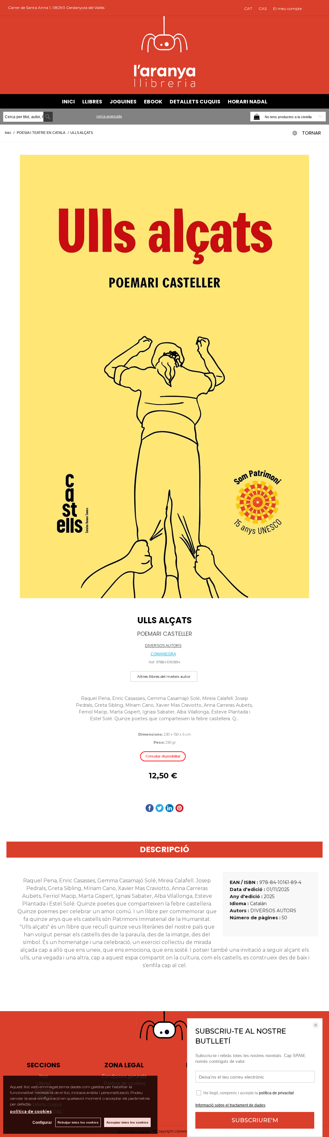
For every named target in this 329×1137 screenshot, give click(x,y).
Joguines (123, 101)
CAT (248, 8)
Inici (68, 101)
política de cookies (31, 1111)
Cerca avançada (109, 116)
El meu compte (287, 8)
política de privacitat (276, 1093)
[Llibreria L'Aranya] (165, 86)
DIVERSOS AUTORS (163, 645)
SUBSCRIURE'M (255, 1120)
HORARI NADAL (247, 101)
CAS (263, 8)
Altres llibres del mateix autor (164, 676)
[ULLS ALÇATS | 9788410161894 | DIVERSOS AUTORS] (164, 376)
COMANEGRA (163, 654)
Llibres (92, 101)
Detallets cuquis (195, 101)
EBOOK (153, 101)
